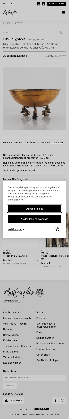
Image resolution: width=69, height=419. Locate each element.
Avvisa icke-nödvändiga (34, 219)
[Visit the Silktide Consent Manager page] (57, 229)
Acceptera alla (34, 208)
